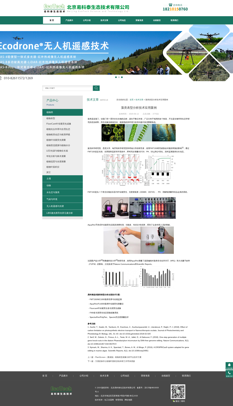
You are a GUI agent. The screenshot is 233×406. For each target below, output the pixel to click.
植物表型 (50, 118)
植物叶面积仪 (52, 167)
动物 (49, 185)
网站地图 (128, 400)
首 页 (44, 376)
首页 (131, 100)
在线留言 (157, 20)
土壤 (49, 178)
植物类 (50, 112)
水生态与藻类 (53, 192)
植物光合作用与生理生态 (58, 129)
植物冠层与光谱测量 (56, 161)
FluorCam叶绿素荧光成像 (58, 124)
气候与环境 (52, 199)
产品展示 (69, 20)
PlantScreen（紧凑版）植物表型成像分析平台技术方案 (118, 357)
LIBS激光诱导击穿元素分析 (60, 213)
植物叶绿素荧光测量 (56, 140)
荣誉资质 (139, 20)
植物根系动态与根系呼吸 (58, 134)
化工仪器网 (109, 400)
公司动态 (122, 20)
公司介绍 (87, 20)
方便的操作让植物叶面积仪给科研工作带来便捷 (115, 361)
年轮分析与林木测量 (56, 156)
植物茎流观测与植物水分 (58, 145)
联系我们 (174, 20)
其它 (48, 172)
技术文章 (104, 20)
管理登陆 (119, 400)
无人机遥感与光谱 (55, 206)
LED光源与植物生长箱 (57, 151)
